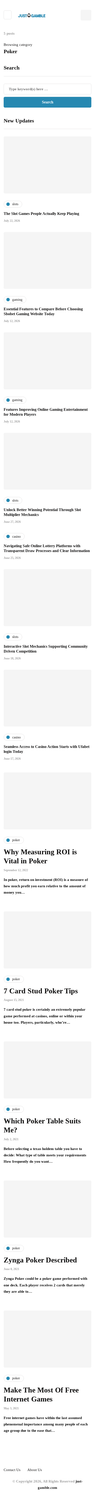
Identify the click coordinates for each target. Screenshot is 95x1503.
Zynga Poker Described (40, 1260)
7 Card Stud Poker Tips (41, 991)
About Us (34, 1470)
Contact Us (12, 1470)
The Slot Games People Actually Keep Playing (41, 214)
